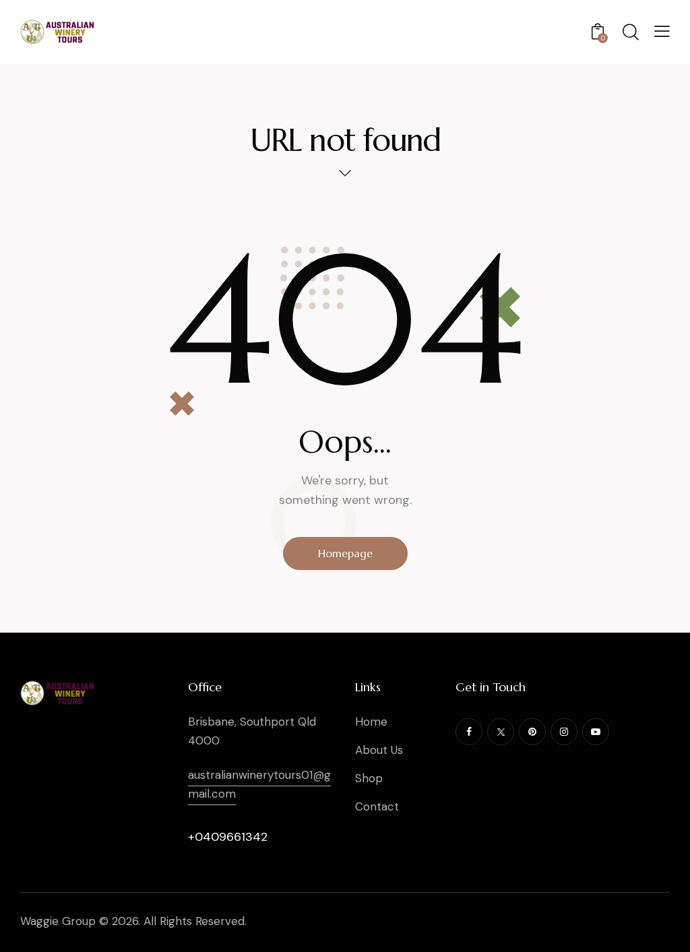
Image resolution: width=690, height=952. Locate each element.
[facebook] (469, 731)
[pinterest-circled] (532, 731)
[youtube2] (595, 731)
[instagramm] (564, 731)
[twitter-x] (500, 731)
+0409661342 (228, 837)
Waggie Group (58, 921)
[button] (662, 30)
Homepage (345, 553)
